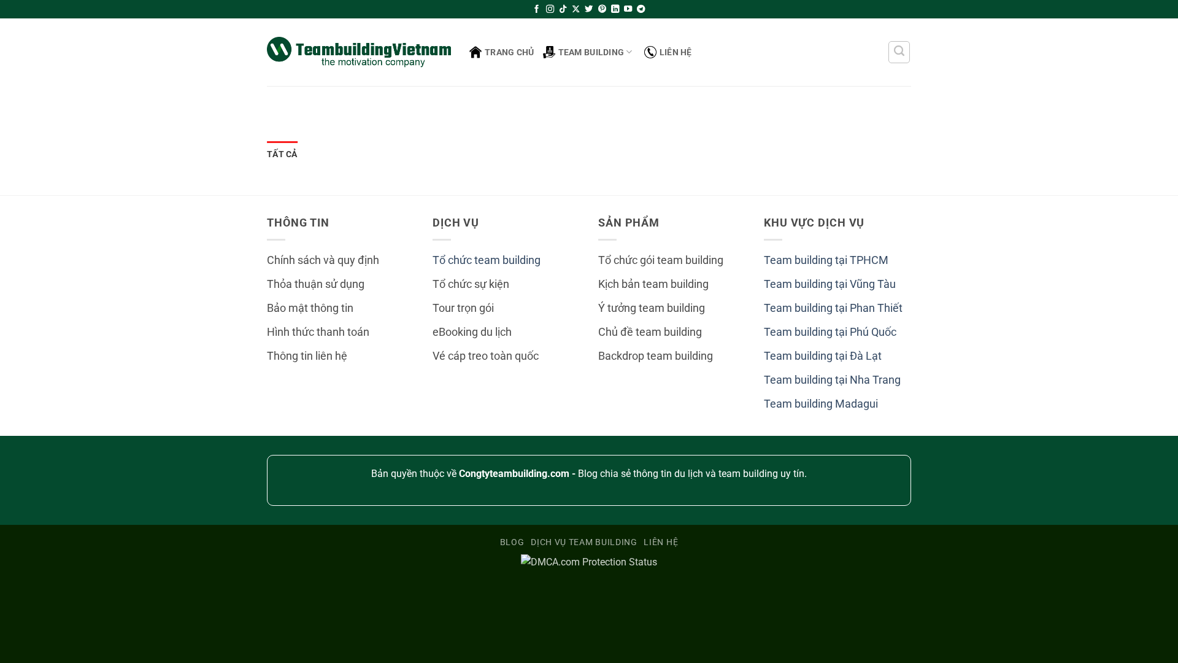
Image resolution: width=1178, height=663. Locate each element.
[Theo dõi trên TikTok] (563, 9)
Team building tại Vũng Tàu (830, 284)
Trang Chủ (509, 52)
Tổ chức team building (487, 260)
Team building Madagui (821, 404)
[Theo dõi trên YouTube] (628, 9)
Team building (591, 52)
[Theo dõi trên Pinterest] (602, 9)
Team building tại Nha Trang (832, 380)
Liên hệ (676, 52)
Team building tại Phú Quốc (830, 332)
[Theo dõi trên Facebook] (537, 9)
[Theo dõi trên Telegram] (641, 9)
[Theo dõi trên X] (576, 9)
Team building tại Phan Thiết (833, 308)
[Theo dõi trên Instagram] (550, 9)
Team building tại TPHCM (826, 260)
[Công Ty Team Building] (359, 52)
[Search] (899, 52)
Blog (512, 542)
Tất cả (282, 154)
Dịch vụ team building (584, 542)
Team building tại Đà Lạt (823, 356)
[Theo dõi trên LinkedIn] (615, 9)
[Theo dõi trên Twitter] (589, 9)
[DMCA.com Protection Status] (589, 561)
